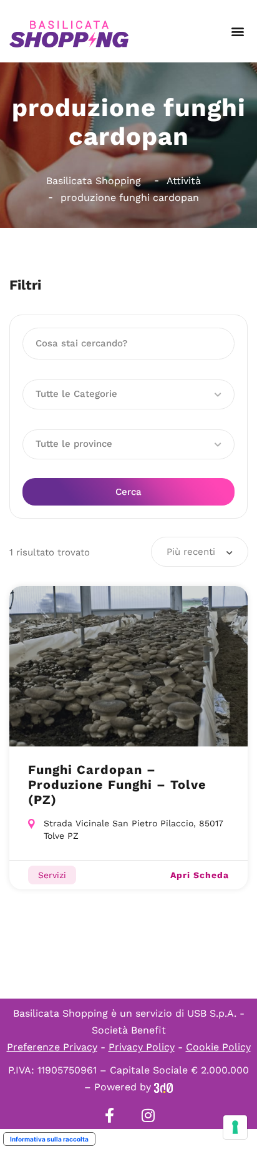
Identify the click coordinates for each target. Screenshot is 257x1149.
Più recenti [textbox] (191, 551)
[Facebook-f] (109, 1115)
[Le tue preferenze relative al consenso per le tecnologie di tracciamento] (235, 1127)
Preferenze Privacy (52, 1047)
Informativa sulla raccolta (49, 1139)
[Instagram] (147, 1115)
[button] (237, 31)
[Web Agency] (163, 1087)
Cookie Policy (218, 1047)
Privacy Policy (142, 1047)
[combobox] (199, 552)
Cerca (128, 491)
